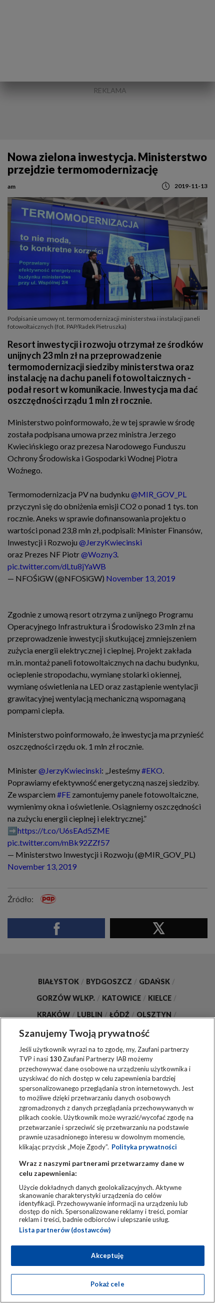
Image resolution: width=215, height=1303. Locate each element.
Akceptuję (107, 1255)
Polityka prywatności (144, 1147)
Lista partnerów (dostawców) (64, 1230)
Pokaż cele (107, 1284)
